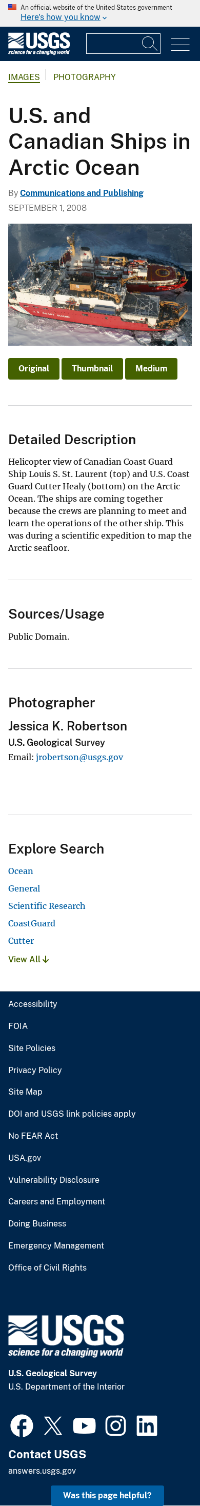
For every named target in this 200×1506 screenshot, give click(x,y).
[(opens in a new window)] (21, 1424)
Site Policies (31, 1048)
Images (24, 77)
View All (25, 959)
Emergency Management (56, 1246)
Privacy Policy (35, 1070)
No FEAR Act (33, 1136)
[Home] (39, 52)
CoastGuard (31, 923)
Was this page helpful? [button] (107, 1495)
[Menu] (180, 45)
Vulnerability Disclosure (53, 1180)
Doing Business (37, 1223)
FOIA (18, 1026)
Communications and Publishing (82, 193)
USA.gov (24, 1158)
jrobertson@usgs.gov (79, 757)
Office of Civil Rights (47, 1268)
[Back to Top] (162, 1468)
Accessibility (32, 1004)
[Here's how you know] (100, 13)
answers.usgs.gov (42, 1471)
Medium (151, 368)
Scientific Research (47, 906)
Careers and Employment (56, 1201)
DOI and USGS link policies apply (72, 1114)
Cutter (21, 941)
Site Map (25, 1092)
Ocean (20, 871)
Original (33, 368)
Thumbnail (92, 368)
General (24, 888)
